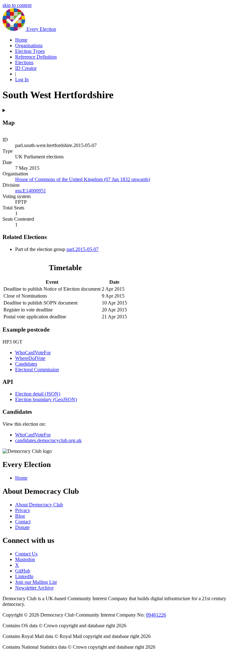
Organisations (29, 45)
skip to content (17, 5)
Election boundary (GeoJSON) (46, 399)
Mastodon (25, 559)
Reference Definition (36, 57)
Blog (20, 516)
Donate (22, 527)
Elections (24, 62)
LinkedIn (24, 576)
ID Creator (26, 68)
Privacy (22, 510)
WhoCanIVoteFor (33, 352)
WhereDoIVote (30, 358)
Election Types (30, 51)
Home (21, 40)
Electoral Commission (37, 369)
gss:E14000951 (30, 190)
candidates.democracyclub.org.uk (48, 440)
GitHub (22, 570)
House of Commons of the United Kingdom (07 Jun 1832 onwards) (82, 179)
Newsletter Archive (34, 587)
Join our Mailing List (36, 582)
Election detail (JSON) (37, 393)
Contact (23, 521)
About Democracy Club (39, 504)
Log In (22, 79)
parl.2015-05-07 (82, 249)
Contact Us (26, 553)
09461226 (156, 615)
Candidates (26, 364)
